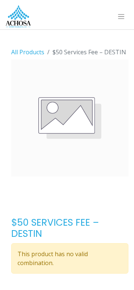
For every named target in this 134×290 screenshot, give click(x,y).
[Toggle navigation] (121, 16)
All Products (27, 52)
